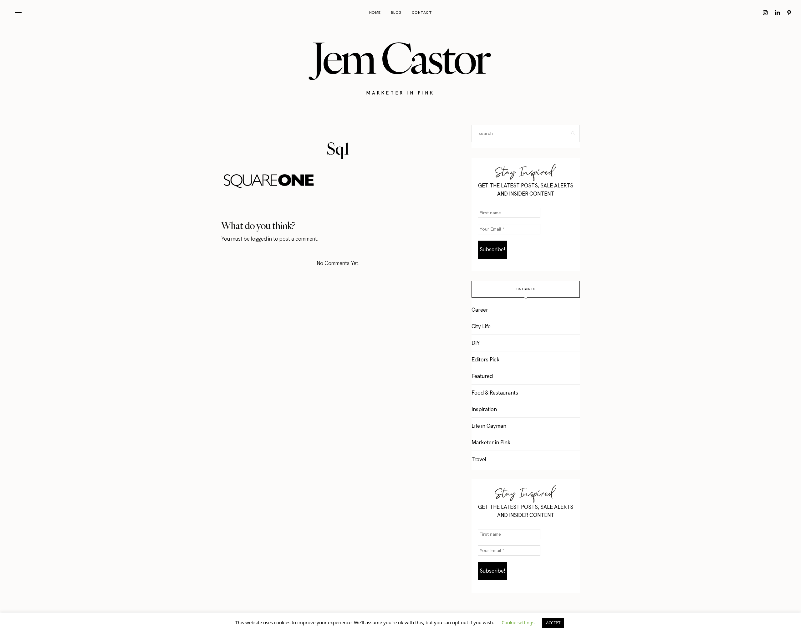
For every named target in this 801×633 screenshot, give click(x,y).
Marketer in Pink (491, 442)
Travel (479, 459)
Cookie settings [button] (518, 622)
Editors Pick (486, 359)
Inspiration (484, 409)
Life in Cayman (489, 425)
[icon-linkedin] (777, 12)
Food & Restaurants (495, 392)
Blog (396, 12)
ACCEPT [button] (553, 622)
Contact (422, 12)
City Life (481, 326)
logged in (261, 238)
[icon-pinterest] (789, 12)
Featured (482, 376)
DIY (476, 342)
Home (375, 12)
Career (480, 309)
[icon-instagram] (765, 12)
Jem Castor (400, 58)
